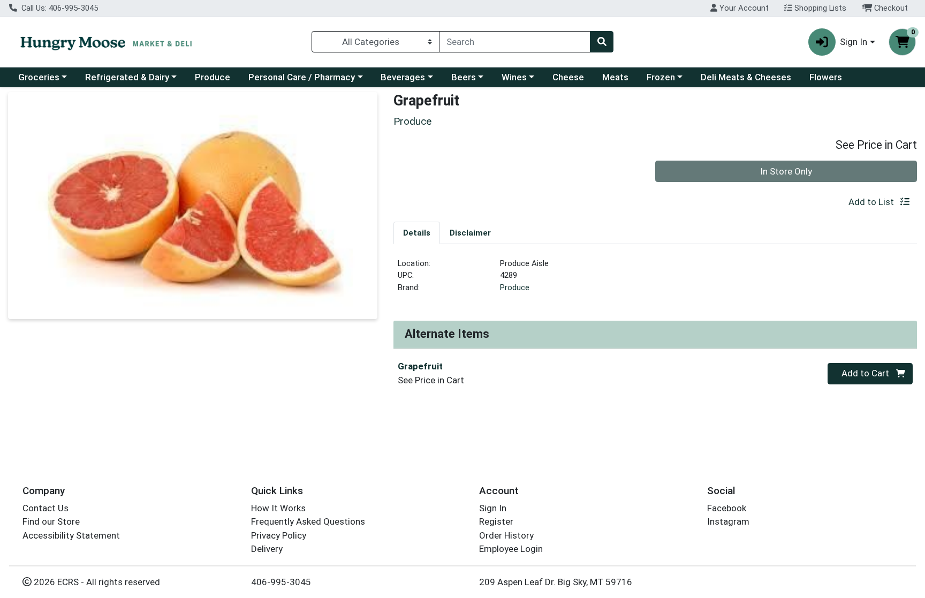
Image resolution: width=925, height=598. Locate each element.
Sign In (492, 508)
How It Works (278, 508)
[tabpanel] (655, 280)
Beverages (403, 77)
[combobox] (514, 41)
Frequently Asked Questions (308, 521)
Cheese (568, 77)
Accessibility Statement (71, 535)
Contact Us (45, 508)
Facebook (726, 508)
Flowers (825, 77)
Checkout (890, 8)
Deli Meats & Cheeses (746, 77)
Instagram (728, 521)
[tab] (416, 232)
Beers (463, 77)
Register (496, 521)
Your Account (743, 8)
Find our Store (51, 521)
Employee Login (511, 548)
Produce (212, 77)
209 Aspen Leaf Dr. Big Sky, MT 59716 (555, 582)
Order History (506, 535)
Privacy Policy (278, 535)
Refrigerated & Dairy (127, 77)
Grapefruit (420, 366)
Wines (514, 77)
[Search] (601, 41)
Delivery (267, 548)
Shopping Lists (819, 8)
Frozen (661, 77)
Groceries (38, 77)
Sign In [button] (853, 41)
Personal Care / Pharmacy (301, 77)
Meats (615, 77)
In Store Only (786, 171)
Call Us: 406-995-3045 (58, 8)
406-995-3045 (281, 582)
